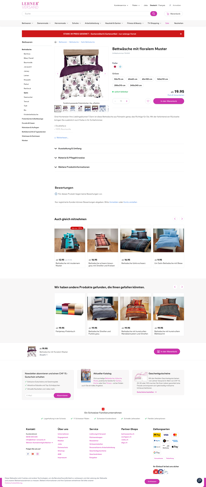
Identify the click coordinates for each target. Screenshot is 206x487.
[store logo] (30, 5)
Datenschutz (63, 447)
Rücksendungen (95, 437)
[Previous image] (57, 73)
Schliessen (152, 481)
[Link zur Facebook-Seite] (28, 454)
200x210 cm (119, 85)
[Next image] (105, 73)
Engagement (63, 437)
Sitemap (61, 451)
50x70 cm (118, 79)
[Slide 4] (80, 108)
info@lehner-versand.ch (35, 440)
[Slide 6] (95, 108)
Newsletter (93, 441)
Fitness (109, 383)
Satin (26, 93)
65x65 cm (132, 79)
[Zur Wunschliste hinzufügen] (148, 101)
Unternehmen (63, 434)
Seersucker (28, 97)
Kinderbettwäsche (31, 114)
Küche (95, 383)
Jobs (146, 5)
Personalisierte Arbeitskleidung (102, 447)
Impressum (62, 457)
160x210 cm (162, 79)
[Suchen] (153, 13)
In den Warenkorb (169, 101)
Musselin (27, 80)
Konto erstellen (130, 202)
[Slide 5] (87, 108)
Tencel (26, 101)
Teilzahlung (170, 458)
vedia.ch (124, 440)
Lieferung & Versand (97, 434)
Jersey (26, 71)
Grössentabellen (96, 444)
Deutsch (153, 5)
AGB (59, 454)
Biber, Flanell (28, 58)
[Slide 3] (73, 108)
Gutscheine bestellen (145, 392)
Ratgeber (93, 457)
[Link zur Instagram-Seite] (37, 454)
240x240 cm (136, 85)
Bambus (27, 54)
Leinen (26, 75)
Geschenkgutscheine (97, 451)
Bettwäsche (109, 378)
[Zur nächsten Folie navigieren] (181, 218)
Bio (25, 110)
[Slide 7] (102, 108)
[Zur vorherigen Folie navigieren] (175, 218)
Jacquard (28, 67)
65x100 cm (147, 79)
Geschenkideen (95, 454)
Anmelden (113, 202)
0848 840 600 (32, 437)
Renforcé (27, 88)
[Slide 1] (57, 108)
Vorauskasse (158, 458)
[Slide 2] (65, 108)
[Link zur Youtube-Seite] (33, 454)
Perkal (26, 84)
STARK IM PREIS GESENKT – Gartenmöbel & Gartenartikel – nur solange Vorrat (99, 34)
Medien (61, 441)
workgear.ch (126, 437)
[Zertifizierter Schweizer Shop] (156, 472)
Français (161, 5)
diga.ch (124, 443)
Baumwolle (28, 62)
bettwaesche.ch (127, 434)
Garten (118, 381)
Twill (25, 106)
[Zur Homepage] (55, 42)
